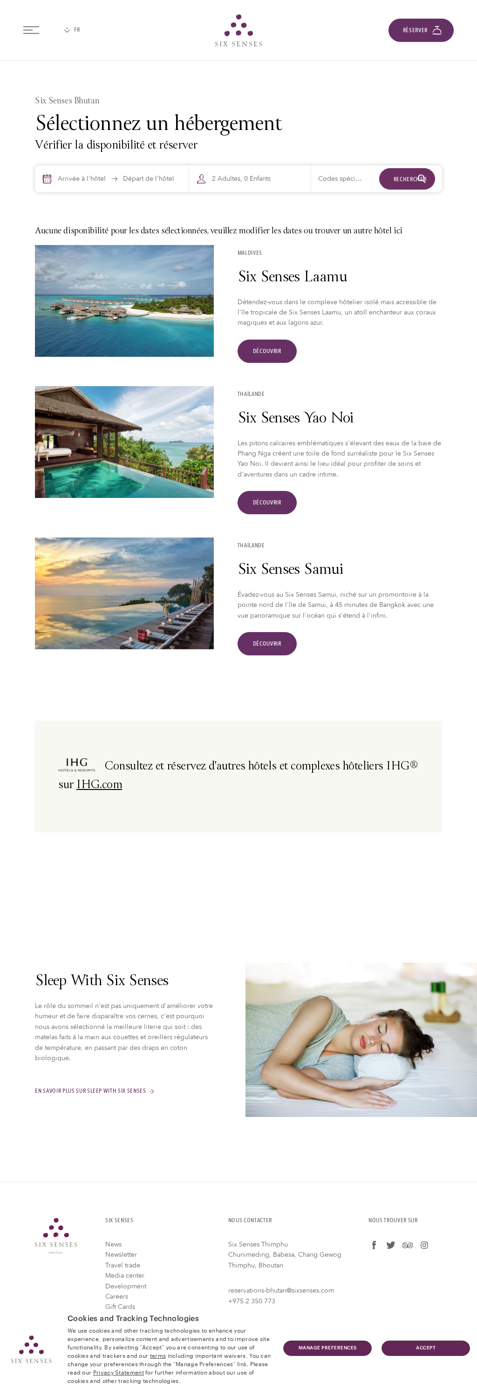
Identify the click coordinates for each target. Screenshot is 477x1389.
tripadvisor (407, 1245)
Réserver (415, 30)
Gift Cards (120, 1306)
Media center (124, 1275)
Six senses (238, 30)
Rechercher (410, 179)
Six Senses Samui (290, 570)
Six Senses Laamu (292, 278)
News (113, 1244)
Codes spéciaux (341, 178)
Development (125, 1286)
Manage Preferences (328, 1348)
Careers (116, 1296)
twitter (390, 1245)
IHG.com (99, 785)
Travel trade (122, 1265)
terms (158, 1355)
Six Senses (56, 1235)
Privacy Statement (118, 1372)
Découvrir (267, 351)
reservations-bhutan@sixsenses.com (281, 1290)
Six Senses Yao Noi (296, 419)
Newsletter (121, 1254)
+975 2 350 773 (251, 1301)
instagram (424, 1245)
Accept (426, 1348)
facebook (374, 1245)
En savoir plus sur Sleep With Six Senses (90, 1091)
